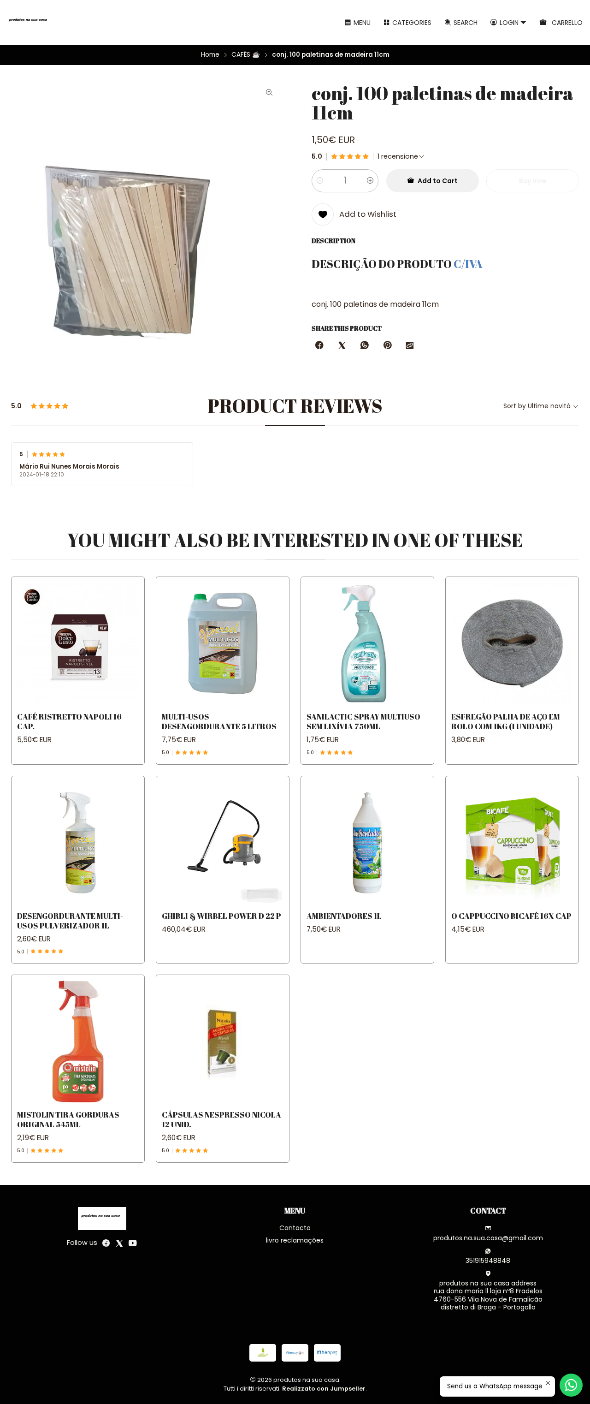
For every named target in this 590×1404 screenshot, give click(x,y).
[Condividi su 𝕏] (342, 346)
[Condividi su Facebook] (319, 346)
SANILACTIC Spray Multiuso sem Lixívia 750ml (363, 721)
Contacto (295, 1227)
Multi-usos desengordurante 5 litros (219, 721)
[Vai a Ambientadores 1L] (367, 843)
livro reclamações (295, 1240)
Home (210, 55)
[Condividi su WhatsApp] (364, 346)
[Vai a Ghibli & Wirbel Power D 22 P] (222, 843)
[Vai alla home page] (29, 22)
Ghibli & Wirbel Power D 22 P (221, 915)
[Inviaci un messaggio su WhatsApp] (571, 1385)
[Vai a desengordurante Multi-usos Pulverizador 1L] (78, 843)
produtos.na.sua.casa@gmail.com (488, 1238)
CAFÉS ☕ (245, 55)
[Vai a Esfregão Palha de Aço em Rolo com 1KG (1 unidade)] (512, 643)
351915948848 (488, 1260)
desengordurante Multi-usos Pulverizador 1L (70, 920)
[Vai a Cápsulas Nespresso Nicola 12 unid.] (222, 1041)
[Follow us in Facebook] (106, 1243)
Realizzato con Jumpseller (324, 1388)
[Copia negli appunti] (410, 346)
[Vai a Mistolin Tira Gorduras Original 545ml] (78, 1041)
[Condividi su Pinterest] (387, 346)
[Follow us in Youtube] (132, 1243)
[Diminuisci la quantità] (320, 181)
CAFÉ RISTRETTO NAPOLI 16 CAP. (69, 721)
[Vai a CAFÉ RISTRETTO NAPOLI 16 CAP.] (78, 643)
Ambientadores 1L (344, 915)
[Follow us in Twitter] (119, 1243)
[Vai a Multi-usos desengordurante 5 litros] (222, 643)
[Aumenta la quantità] (370, 181)
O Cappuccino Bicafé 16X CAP (511, 915)
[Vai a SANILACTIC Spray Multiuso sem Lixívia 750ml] (367, 643)
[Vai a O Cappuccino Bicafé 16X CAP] (512, 843)
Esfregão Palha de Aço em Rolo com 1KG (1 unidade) (505, 721)
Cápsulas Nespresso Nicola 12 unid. (221, 1119)
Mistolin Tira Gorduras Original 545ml (68, 1119)
